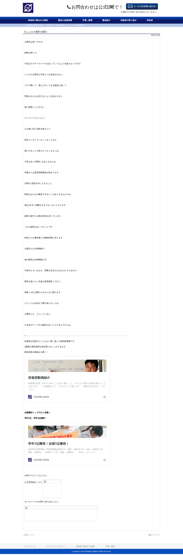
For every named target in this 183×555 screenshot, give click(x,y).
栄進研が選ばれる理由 (85, 546)
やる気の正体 (60, 25)
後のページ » (154, 535)
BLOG (49, 25)
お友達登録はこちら (33, 482)
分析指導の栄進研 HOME (34, 25)
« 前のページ (29, 535)
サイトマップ (30, 546)
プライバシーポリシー (56, 546)
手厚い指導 (110, 546)
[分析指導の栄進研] (28, 12)
